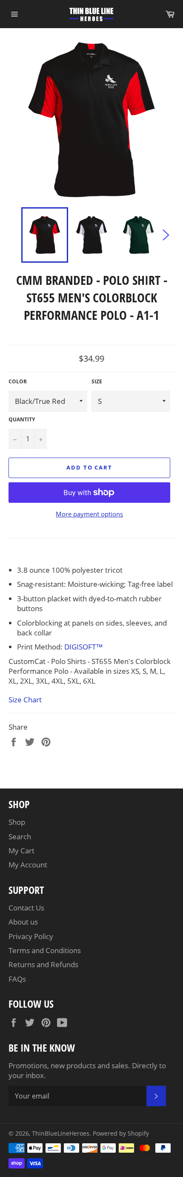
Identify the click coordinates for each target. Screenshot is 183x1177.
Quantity (22, 419)
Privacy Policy (31, 936)
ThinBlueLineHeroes (60, 1133)
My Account (28, 865)
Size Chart (25, 699)
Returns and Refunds (43, 964)
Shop (17, 822)
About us (23, 922)
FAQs (17, 979)
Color (18, 381)
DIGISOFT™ (83, 647)
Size (97, 381)
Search (20, 836)
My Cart (21, 850)
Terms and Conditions (45, 950)
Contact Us (26, 908)
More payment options (89, 514)
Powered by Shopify (121, 1133)
